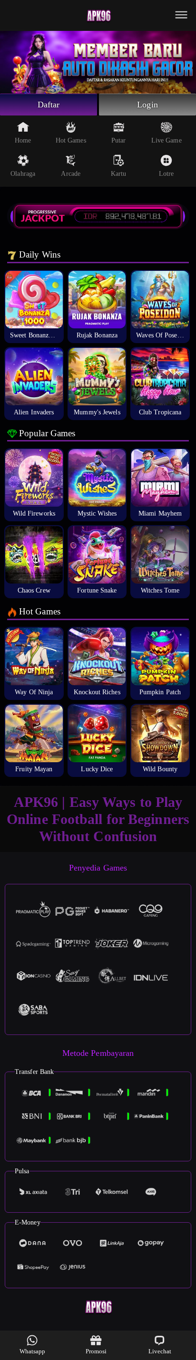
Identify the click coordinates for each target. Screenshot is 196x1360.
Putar (118, 140)
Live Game (166, 140)
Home (23, 140)
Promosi (96, 1351)
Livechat (160, 1351)
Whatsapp (33, 1351)
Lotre (166, 173)
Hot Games (71, 140)
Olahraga (22, 173)
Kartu (119, 173)
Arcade (70, 173)
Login (147, 104)
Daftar (49, 104)
